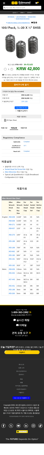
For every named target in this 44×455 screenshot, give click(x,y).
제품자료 (24, 128)
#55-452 (12, 273)
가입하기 (22, 352)
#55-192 (12, 265)
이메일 (23, 325)
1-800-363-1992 (19, 312)
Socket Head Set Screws (22, 18)
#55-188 (12, 241)
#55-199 (12, 290)
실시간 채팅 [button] (22, 320)
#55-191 (12, 259)
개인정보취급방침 (13, 416)
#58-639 (12, 217)
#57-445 (12, 279)
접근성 (32, 416)
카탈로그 (21, 392)
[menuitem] (4, 2)
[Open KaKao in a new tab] (22, 432)
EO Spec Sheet (11, 120)
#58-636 (12, 269)
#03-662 (12, 251)
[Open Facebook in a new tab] (3, 426)
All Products (11, 16)
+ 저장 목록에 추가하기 (21, 108)
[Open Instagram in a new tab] (33, 426)
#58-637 (12, 228)
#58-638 (12, 221)
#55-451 (12, 286)
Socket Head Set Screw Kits (15, 169)
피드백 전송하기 (21, 389)
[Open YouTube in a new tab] (18, 426)
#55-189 (12, 248)
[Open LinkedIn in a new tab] (25, 426)
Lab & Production (21, 16)
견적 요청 (24, 101)
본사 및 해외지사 (21, 371)
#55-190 (12, 255)
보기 (25, 145)
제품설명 (14, 128)
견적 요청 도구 (20, 332)
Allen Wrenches (10, 172)
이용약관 (27, 416)
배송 (21, 379)
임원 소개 (21, 368)
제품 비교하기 (22, 111)
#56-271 (12, 224)
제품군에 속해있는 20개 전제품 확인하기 (18, 22)
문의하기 (29, 12)
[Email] (32, 22)
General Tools (32, 16)
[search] (22, 7)
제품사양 (4, 128)
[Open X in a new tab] (11, 426)
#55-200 (12, 293)
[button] (34, 22)
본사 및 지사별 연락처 (18, 315)
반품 (21, 382)
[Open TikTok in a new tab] (40, 426)
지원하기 (20, 398)
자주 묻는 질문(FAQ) (21, 386)
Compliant (27, 141)
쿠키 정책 (21, 416)
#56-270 (12, 235)
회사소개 (21, 364)
